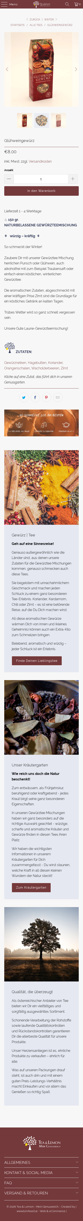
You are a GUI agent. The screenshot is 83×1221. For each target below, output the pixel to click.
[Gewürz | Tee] (41, 487)
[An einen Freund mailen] (58, 397)
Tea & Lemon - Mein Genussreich (37, 1206)
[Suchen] (67, 4)
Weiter (49, 19)
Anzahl (8, 170)
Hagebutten (37, 363)
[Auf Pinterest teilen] (46, 397)
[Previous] (7, 69)
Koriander (55, 363)
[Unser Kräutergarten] (41, 717)
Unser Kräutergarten (30, 765)
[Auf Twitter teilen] (24, 397)
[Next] (75, 69)
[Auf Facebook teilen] (35, 397)
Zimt (64, 368)
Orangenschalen (17, 368)
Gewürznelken (15, 363)
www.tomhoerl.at (27, 1211)
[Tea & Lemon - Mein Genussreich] (41, 4)
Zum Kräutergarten (31, 887)
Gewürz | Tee (23, 535)
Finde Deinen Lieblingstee (36, 660)
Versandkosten (40, 161)
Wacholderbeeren (45, 368)
